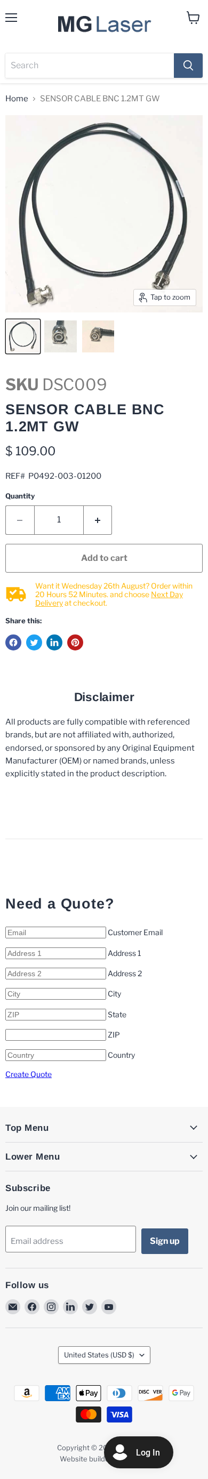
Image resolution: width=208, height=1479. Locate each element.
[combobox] (89, 65)
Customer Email (135, 932)
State (117, 1014)
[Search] (188, 65)
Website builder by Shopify (104, 1458)
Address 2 (125, 973)
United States (99, 1355)
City (114, 993)
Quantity (20, 496)
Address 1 (124, 953)
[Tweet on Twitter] (34, 642)
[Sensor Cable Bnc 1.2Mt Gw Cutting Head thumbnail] (23, 336)
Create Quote (28, 1074)
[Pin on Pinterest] (75, 642)
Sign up (165, 1241)
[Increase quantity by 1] (98, 519)
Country (121, 1054)
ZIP (114, 1034)
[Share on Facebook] (13, 642)
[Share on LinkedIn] (54, 642)
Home (16, 98)
